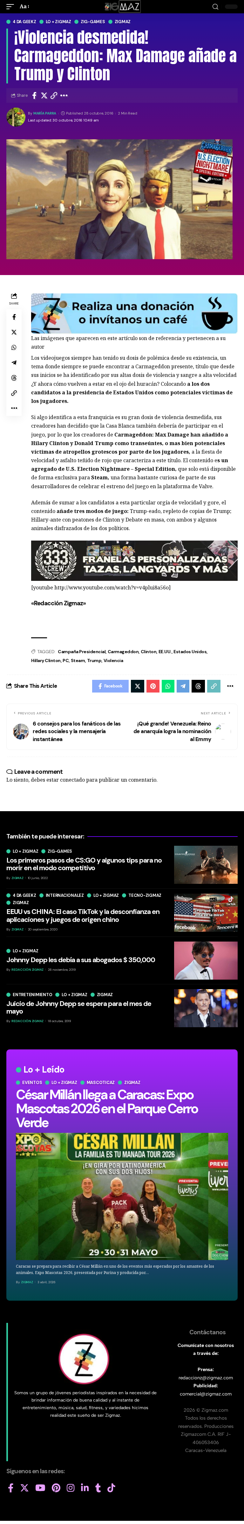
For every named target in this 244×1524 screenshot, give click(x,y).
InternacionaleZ (65, 895)
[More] (64, 95)
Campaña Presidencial (81, 651)
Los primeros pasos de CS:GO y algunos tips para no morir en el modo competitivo (84, 864)
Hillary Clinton (46, 660)
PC (66, 660)
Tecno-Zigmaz (144, 895)
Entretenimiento (32, 995)
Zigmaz (123, 22)
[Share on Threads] (14, 377)
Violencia (113, 660)
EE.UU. (165, 651)
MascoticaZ (101, 1083)
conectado (72, 779)
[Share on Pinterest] (152, 686)
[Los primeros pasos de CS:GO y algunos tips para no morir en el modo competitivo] (206, 865)
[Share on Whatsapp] (14, 347)
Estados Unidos (190, 651)
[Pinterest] (56, 1488)
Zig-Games (93, 22)
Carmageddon (123, 651)
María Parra (44, 113)
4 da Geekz (24, 22)
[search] (215, 7)
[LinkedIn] (85, 1488)
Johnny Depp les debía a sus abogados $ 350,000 (80, 959)
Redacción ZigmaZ (27, 970)
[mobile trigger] (11, 6)
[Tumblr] (98, 1488)
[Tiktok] (111, 1488)
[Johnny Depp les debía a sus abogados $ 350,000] (206, 961)
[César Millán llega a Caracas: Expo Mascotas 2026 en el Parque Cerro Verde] (122, 1196)
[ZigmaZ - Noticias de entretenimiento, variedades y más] (122, 6)
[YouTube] (40, 1488)
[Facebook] (10, 1488)
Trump (94, 660)
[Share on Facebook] (34, 95)
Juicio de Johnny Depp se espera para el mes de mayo (78, 1007)
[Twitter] (24, 1488)
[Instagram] (70, 1488)
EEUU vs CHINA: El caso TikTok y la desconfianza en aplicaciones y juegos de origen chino (82, 915)
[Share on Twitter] (44, 95)
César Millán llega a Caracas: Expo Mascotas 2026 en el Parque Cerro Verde (107, 1108)
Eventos (32, 1083)
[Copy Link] (54, 95)
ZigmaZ (27, 1282)
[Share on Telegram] (14, 362)
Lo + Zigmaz (58, 22)
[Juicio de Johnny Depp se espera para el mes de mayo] (206, 1008)
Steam (78, 660)
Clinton (149, 651)
